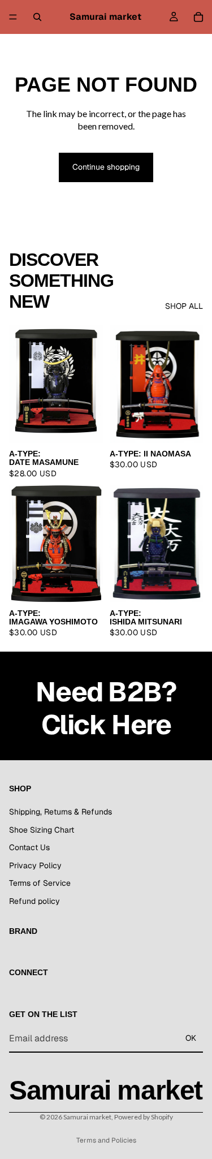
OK (190, 1038)
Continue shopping (106, 167)
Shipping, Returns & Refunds (60, 812)
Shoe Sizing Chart (41, 830)
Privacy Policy (35, 865)
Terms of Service (40, 883)
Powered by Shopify (143, 1117)
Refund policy (34, 901)
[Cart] (198, 17)
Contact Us (29, 847)
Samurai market (87, 1117)
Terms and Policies (106, 1140)
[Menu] (13, 17)
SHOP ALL (184, 306)
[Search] (37, 17)
